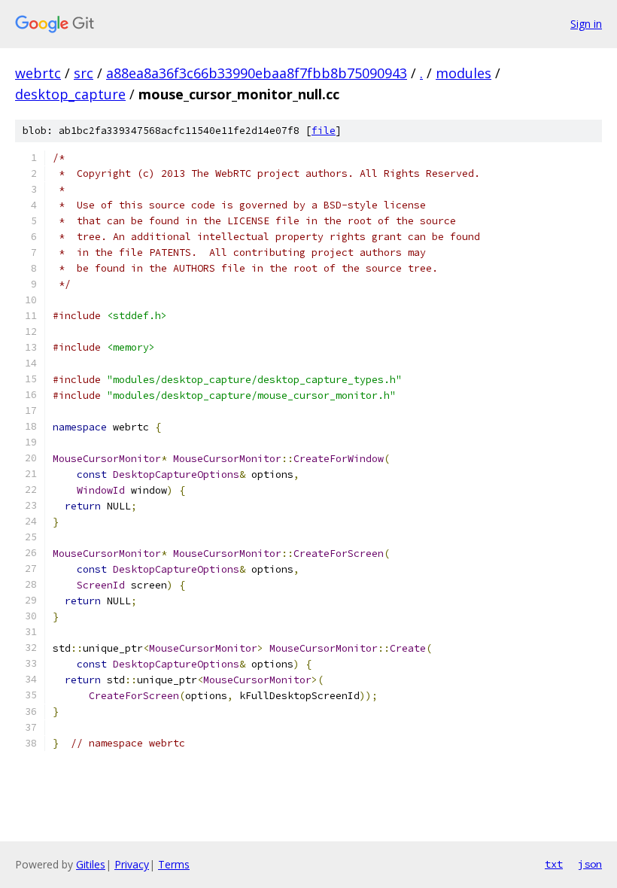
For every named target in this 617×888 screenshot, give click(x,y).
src (83, 73)
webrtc (38, 73)
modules (463, 73)
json (590, 864)
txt (554, 864)
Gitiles (90, 864)
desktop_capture (70, 94)
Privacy (131, 864)
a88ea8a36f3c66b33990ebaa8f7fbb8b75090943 (256, 73)
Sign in (586, 24)
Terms (174, 864)
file (324, 130)
